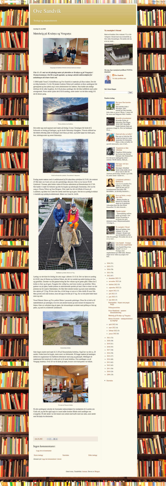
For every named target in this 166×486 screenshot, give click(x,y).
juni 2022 (112, 297)
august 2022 (113, 290)
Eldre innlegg (92, 455)
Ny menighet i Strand (112, 30)
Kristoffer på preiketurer (123, 118)
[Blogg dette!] (50, 439)
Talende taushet (121, 211)
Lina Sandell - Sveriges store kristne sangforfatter (124, 244)
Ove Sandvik (47, 10)
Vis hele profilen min (119, 78)
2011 (109, 368)
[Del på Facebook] (54, 439)
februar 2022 (113, 330)
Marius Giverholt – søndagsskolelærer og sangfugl (120, 319)
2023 (109, 272)
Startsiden (66, 455)
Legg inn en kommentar (43, 451)
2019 (109, 344)
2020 (109, 341)
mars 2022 (112, 327)
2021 (109, 337)
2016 (109, 353)
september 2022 (114, 287)
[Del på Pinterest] (56, 439)
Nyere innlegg (38, 455)
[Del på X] (52, 439)
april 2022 (112, 324)
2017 (109, 350)
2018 (109, 347)
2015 (109, 356)
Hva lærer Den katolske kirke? (123, 103)
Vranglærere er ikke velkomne (122, 149)
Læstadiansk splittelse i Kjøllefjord (123, 180)
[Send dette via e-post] (48, 439)
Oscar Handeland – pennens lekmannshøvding (117, 311)
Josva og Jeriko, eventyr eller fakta (123, 196)
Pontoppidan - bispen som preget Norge (118, 303)
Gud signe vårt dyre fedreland (122, 165)
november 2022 (114, 281)
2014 (109, 359)
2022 (109, 275)
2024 (109, 269)
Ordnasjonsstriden (114, 307)
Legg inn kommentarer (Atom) (52, 459)
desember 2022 (114, 278)
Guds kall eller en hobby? (124, 134)
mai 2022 (112, 300)
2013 (109, 362)
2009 (109, 374)
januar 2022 (113, 334)
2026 (109, 263)
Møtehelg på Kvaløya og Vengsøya (119, 315)
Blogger (97, 471)
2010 (109, 371)
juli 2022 (112, 294)
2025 (109, 266)
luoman (84, 471)
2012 (109, 365)
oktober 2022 (113, 284)
